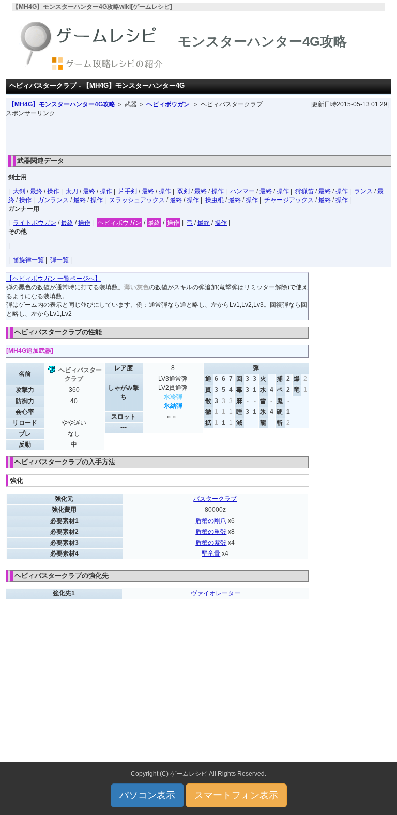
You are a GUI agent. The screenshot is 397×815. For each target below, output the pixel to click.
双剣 (183, 191)
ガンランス (53, 200)
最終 (36, 191)
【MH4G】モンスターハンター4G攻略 (61, 104)
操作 (53, 191)
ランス (363, 191)
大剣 (19, 191)
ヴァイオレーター (215, 593)
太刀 (72, 191)
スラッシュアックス (137, 200)
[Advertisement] (198, 133)
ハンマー (242, 191)
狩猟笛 (304, 191)
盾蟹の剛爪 (210, 521)
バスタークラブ (215, 498)
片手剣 (127, 191)
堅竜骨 (211, 553)
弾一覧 (59, 260)
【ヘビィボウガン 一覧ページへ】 (53, 278)
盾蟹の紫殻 (210, 542)
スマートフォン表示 (236, 795)
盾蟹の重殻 (210, 531)
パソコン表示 (147, 795)
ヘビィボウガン (168, 104)
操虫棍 (214, 200)
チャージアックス (289, 200)
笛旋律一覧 (28, 260)
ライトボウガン (34, 222)
